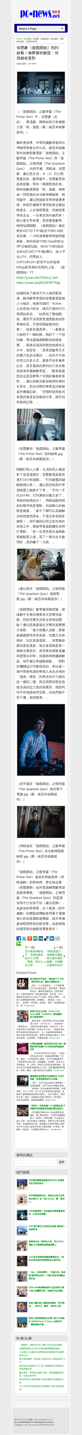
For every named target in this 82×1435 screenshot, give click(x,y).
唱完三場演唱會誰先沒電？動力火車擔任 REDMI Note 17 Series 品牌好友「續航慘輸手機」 (46, 1321)
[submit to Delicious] (46, 938)
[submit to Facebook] (18, 938)
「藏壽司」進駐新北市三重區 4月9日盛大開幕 (40, 1345)
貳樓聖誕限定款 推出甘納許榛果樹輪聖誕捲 (39, 1348)
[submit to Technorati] (18, 943)
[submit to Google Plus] (29, 938)
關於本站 (17, 1420)
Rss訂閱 (25, 1420)
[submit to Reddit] (57, 938)
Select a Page (27, 28)
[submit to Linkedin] (52, 938)
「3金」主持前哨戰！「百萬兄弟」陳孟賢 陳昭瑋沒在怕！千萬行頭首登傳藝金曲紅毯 (47, 1275)
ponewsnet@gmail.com (43, 1420)
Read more (29, 1005)
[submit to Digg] (41, 938)
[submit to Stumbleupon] (35, 938)
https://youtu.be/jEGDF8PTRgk (38, 283)
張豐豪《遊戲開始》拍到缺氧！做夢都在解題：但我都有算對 (38, 52)
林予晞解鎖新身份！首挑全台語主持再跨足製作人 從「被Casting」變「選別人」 (46, 1198)
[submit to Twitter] (24, 938)
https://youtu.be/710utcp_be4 (37, 277)
